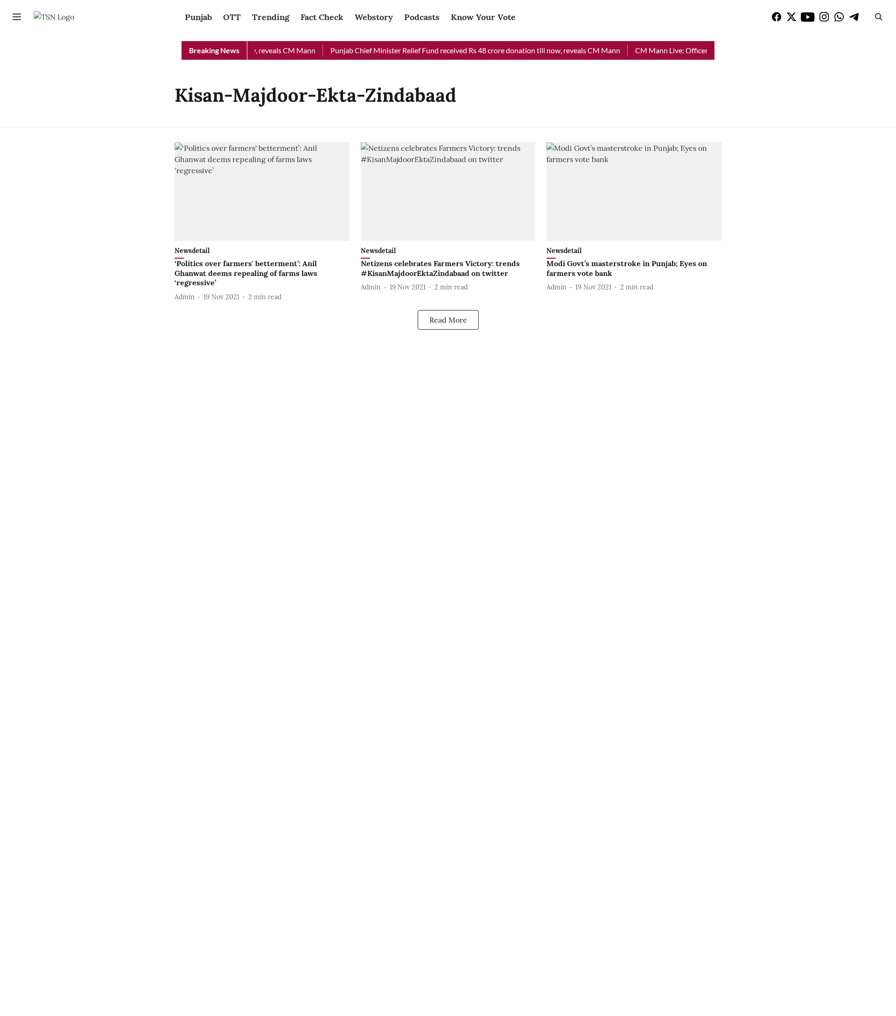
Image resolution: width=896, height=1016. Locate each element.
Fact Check (322, 17)
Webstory (374, 17)
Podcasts (422, 17)
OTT (232, 17)
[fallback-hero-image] (262, 191)
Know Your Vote (483, 17)
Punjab (198, 17)
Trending (270, 17)
